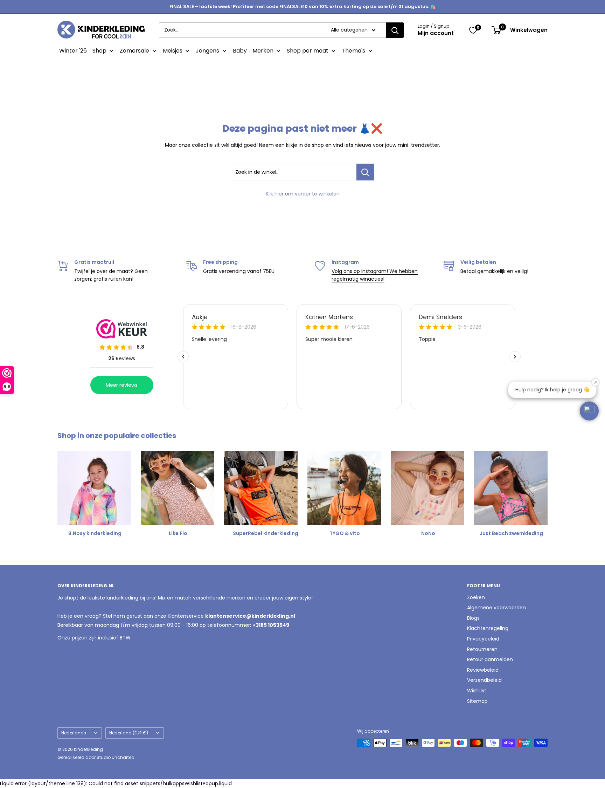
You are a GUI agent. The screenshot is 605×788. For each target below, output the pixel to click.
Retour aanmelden (490, 659)
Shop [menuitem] (99, 51)
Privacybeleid (483, 638)
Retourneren (482, 649)
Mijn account (436, 33)
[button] (589, 411)
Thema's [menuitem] (353, 51)
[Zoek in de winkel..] (365, 172)
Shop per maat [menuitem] (307, 51)
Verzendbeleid (484, 680)
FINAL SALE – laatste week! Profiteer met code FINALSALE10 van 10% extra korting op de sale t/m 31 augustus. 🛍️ (302, 6)
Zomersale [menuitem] (134, 51)
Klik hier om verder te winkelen (303, 193)
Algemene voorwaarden (496, 607)
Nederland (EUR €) (128, 733)
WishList (476, 690)
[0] (473, 30)
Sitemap (477, 701)
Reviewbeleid (483, 669)
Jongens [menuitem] (207, 51)
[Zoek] (395, 30)
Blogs (473, 618)
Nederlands (73, 733)
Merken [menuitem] (262, 51)
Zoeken (476, 597)
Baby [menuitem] (240, 51)
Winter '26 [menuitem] (73, 51)
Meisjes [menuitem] (172, 51)
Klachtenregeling (487, 628)
